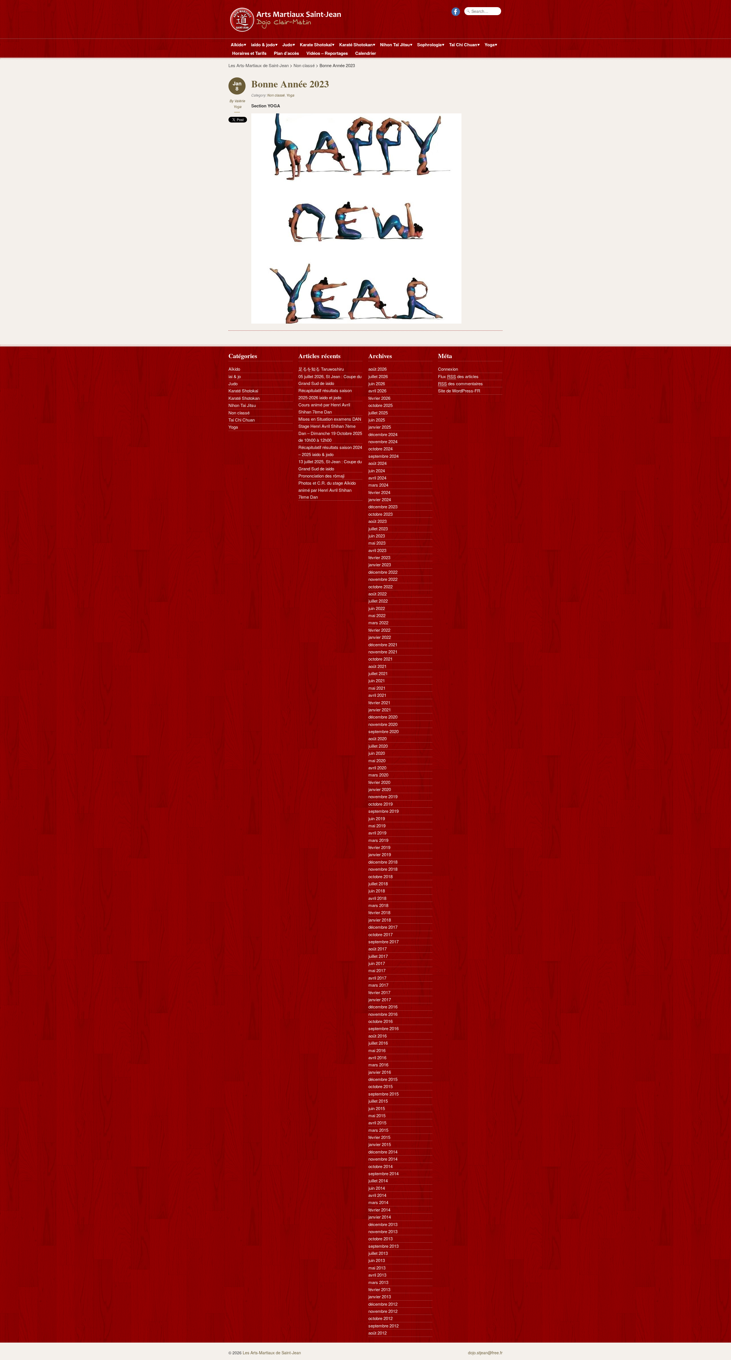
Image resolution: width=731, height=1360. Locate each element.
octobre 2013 (380, 1238)
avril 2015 (377, 1123)
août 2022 (377, 594)
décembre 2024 (382, 434)
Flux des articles (458, 376)
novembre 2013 (382, 1231)
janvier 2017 (379, 999)
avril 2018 (377, 898)
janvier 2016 (379, 1072)
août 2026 (377, 369)
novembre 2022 (382, 579)
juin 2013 (376, 1260)
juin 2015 (376, 1108)
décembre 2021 (382, 644)
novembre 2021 (382, 652)
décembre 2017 (382, 927)
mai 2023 (376, 543)
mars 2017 (378, 985)
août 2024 (377, 463)
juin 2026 (376, 383)
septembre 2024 (383, 456)
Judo (286, 45)
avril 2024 (377, 478)
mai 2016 (376, 1050)
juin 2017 (376, 963)
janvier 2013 (379, 1296)
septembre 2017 (383, 941)
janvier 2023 (379, 564)
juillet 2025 (378, 413)
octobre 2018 (380, 876)
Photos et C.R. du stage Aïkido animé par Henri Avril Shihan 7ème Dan (327, 490)
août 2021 (377, 666)
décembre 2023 (382, 507)
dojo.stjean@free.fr (485, 1352)
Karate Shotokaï (315, 45)
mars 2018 (378, 905)
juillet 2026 (378, 376)
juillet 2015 (378, 1101)
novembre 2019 (382, 796)
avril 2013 (377, 1275)
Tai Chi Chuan (241, 420)
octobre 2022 (380, 586)
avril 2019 (377, 833)
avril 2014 (377, 1195)
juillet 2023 (378, 528)
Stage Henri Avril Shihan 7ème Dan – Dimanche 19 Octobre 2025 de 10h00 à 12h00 (330, 433)
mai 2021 (376, 688)
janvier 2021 (379, 710)
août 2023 (377, 521)
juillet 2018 (378, 883)
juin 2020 (376, 753)
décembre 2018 (382, 862)
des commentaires (460, 383)
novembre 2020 (382, 724)
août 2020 (377, 738)
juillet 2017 (378, 956)
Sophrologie (428, 45)
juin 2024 (376, 471)
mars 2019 (378, 840)
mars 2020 (378, 775)
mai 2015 (376, 1115)
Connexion (448, 369)
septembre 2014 (383, 1173)
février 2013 (379, 1289)
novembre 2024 (382, 441)
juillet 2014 (378, 1181)
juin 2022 (376, 608)
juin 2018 (376, 891)
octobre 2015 (380, 1086)
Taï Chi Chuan (462, 45)
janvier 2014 (379, 1217)
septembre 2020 (383, 731)
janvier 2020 (379, 789)
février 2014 (379, 1210)
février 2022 (379, 630)
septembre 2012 (383, 1326)
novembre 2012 (382, 1311)
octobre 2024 (380, 449)
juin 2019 (376, 818)
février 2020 (379, 782)
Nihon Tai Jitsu (242, 405)
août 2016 (377, 1036)
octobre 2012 (380, 1318)
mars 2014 (378, 1202)
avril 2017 (377, 978)
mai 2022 (376, 615)
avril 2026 (377, 391)
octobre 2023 (380, 514)
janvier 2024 (379, 499)
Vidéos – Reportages (327, 53)
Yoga (488, 45)
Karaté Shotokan (355, 45)
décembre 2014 (382, 1152)
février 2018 (379, 912)
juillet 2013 (378, 1253)
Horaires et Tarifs (249, 53)
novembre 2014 (382, 1159)
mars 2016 (378, 1065)
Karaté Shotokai (243, 391)
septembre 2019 (383, 811)
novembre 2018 (382, 869)
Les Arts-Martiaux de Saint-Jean (258, 65)
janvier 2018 (379, 920)
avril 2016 (377, 1057)
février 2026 (379, 398)
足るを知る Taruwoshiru (321, 369)
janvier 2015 (379, 1144)
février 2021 (379, 702)
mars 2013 (378, 1282)
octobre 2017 (380, 934)
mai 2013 (376, 1268)
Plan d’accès (286, 53)
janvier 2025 (379, 427)
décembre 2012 (382, 1304)
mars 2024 (378, 485)
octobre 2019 (380, 804)
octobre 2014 (380, 1166)
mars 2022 (378, 622)
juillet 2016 (378, 1043)
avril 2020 (377, 768)
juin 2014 (376, 1188)
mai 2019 (376, 826)
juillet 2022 (378, 601)
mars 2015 (378, 1130)
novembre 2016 (382, 1014)
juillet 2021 (378, 673)
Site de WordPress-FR (459, 391)
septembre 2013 (383, 1246)
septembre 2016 (383, 1028)
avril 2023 (377, 550)
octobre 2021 (380, 659)
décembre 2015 (382, 1079)
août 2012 (377, 1333)
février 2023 (379, 557)
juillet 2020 (378, 746)
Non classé (304, 65)
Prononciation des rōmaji (321, 476)
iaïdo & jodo (262, 45)
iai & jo (234, 376)
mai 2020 (376, 760)
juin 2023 (376, 536)
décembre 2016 (382, 1007)
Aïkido (236, 45)
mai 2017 (376, 970)
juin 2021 (376, 680)
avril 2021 (377, 695)
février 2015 (379, 1137)
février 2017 (379, 992)
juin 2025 (376, 420)
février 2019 (379, 847)
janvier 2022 (379, 637)
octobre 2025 (380, 405)
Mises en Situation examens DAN (329, 419)
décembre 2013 (382, 1224)
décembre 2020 (382, 717)
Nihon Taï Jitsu (394, 45)
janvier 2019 (379, 854)
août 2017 (377, 949)
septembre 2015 (383, 1094)
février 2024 (379, 492)
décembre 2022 (382, 572)
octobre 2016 (380, 1021)
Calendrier (365, 53)
